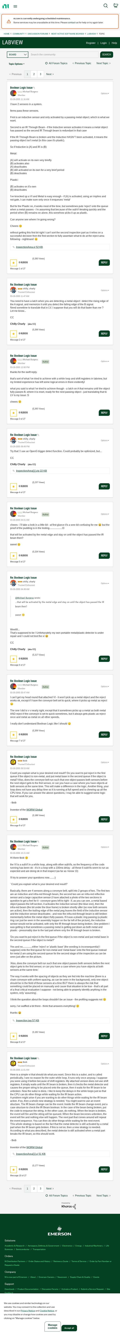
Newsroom (62, 1276)
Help (114, 43)
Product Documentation (28, 1288)
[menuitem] (106, 6)
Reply (104, 262)
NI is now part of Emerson (16, 1276)
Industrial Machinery (94, 1245)
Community (19, 33)
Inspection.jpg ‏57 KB (27, 1020)
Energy (78, 1245)
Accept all (69, 1328)
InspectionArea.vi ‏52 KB (29, 247)
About (33, 1276)
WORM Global (34, 809)
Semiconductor (23, 1249)
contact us (73, 22)
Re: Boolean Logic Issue (23, 284)
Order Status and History (39, 1261)
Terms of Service (78, 1261)
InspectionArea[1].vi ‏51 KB (30, 1154)
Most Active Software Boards (67, 33)
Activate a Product (69, 1288)
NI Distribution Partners (15, 1261)
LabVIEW (91, 33)
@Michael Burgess (24, 597)
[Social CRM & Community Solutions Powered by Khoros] (69, 1205)
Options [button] (104, 93)
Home (7, 33)
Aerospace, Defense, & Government (43, 1245)
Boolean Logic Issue (21, 87)
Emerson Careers (46, 1276)
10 (20, 1175)
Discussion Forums (38, 33)
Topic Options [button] (15, 63)
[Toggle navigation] (19, 6)
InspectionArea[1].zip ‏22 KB (31, 471)
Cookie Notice (47, 1310)
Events (96, 1276)
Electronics (67, 1245)
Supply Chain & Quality (80, 1276)
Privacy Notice (28, 1310)
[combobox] (63, 54)
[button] (13, 263)
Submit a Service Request (92, 1288)
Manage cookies (52, 1326)
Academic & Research (15, 1245)
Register (90, 43)
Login (103, 43)
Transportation (39, 1249)
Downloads (9, 1288)
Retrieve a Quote (60, 1261)
